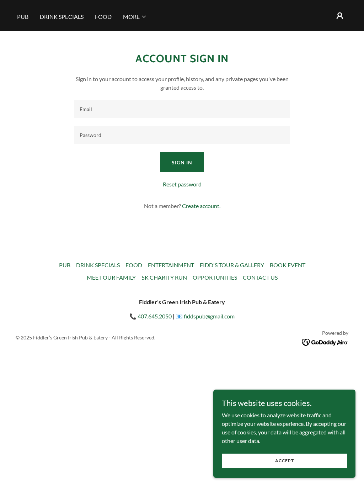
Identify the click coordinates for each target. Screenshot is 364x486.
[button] (135, 16)
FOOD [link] (103, 16)
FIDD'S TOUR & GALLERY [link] (232, 265)
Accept (284, 460)
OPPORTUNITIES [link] (215, 277)
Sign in (182, 162)
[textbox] (182, 109)
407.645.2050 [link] (155, 316)
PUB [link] (22, 16)
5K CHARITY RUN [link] (164, 277)
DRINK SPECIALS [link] (62, 16)
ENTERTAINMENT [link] (171, 265)
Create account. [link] (201, 205)
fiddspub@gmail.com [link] (209, 316)
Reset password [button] (182, 184)
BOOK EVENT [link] (287, 265)
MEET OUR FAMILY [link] (111, 277)
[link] (325, 341)
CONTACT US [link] (260, 277)
